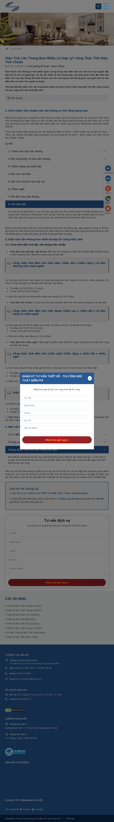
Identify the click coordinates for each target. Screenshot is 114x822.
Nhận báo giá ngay (56, 439)
